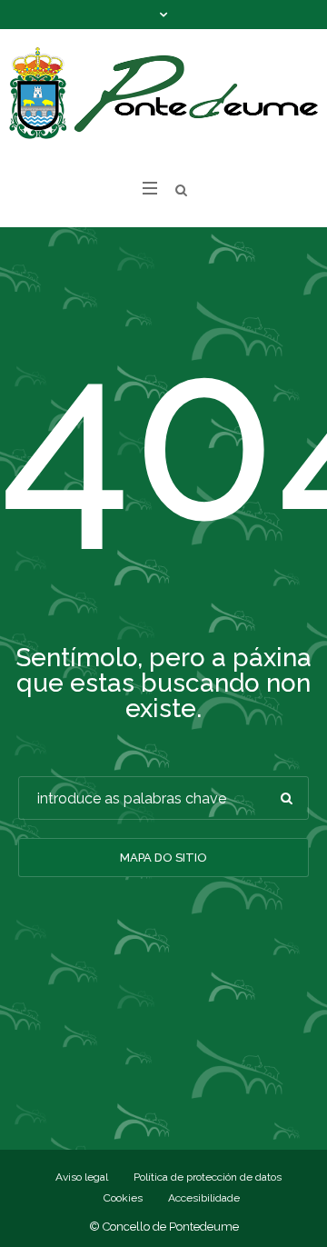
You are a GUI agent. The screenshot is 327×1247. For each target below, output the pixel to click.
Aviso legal (81, 1177)
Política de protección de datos (208, 1177)
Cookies (123, 1198)
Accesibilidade (204, 1198)
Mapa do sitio (163, 857)
